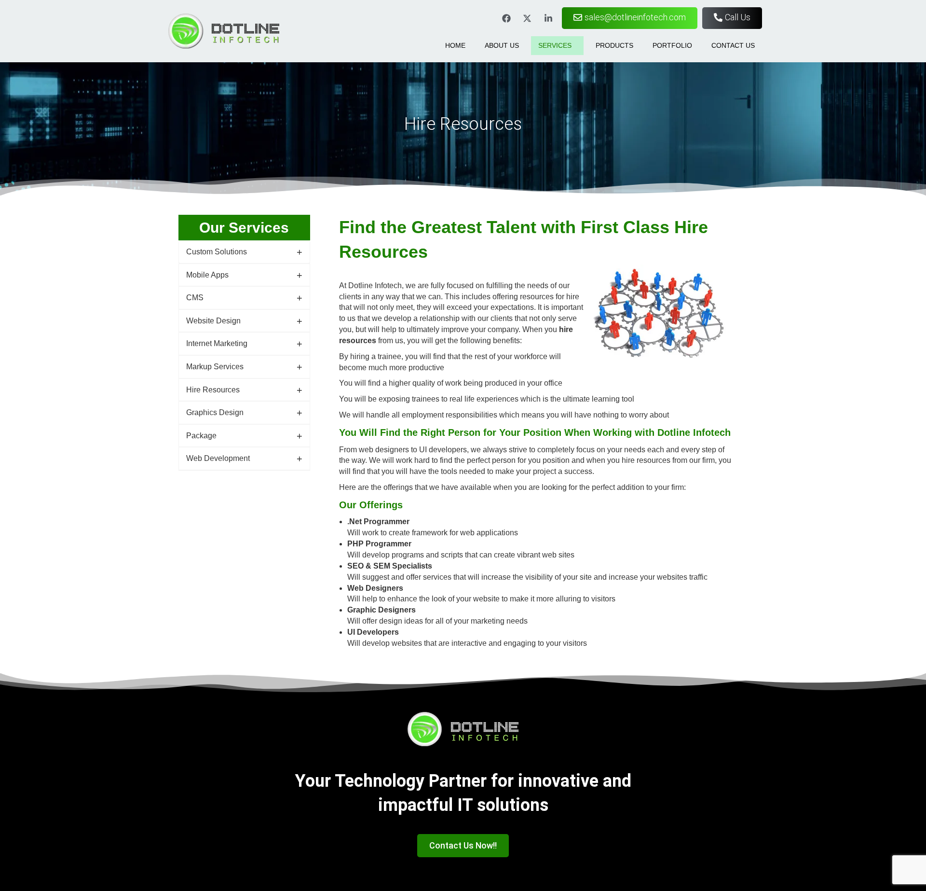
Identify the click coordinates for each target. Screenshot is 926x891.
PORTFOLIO (672, 45)
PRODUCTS (614, 45)
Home (455, 45)
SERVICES (555, 45)
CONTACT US (733, 45)
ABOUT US (502, 45)
